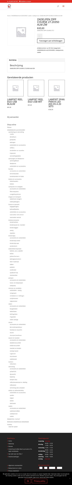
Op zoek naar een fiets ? (15, 454)
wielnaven (13, 403)
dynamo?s (13, 374)
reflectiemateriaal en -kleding (18, 382)
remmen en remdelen (15, 288)
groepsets (13, 139)
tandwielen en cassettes (17, 150)
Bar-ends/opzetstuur (16, 327)
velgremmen (13, 301)
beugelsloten (13, 309)
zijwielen (12, 233)
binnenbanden (14, 174)
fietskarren (13, 163)
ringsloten (13, 317)
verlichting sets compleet (17, 388)
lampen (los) (13, 379)
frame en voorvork (14, 204)
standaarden (13, 275)
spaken (12, 395)
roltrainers (13, 364)
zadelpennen (35, 15)
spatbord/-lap (14, 272)
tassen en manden (14, 338)
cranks (12, 134)
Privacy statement (13, 471)
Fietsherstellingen (13, 456)
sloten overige (14, 319)
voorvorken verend (15, 217)
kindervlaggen (14, 227)
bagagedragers (14, 206)
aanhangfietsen (14, 161)
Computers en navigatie (16, 186)
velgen (12, 398)
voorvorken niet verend (16, 215)
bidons (12, 184)
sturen (10, 322)
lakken (12, 264)
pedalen (12, 267)
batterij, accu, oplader (16, 251)
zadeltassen (13, 359)
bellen (12, 253)
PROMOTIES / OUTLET (13, 419)
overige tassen (14, 351)
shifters (12, 148)
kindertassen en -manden (17, 225)
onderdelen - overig (15, 290)
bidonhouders (14, 181)
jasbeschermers (14, 256)
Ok (28, 481)
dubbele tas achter (15, 343)
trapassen (13, 153)
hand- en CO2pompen (16, 283)
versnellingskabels (15, 156)
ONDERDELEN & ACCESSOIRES (19, 15)
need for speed (13, 427)
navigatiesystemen (15, 194)
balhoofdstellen (14, 209)
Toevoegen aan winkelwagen (50, 41)
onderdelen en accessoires (18, 145)
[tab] (12, 60)
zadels (29, 15)
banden (11, 169)
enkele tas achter (15, 345)
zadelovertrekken (15, 411)
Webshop (11, 444)
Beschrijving (12, 60)
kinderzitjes (12, 236)
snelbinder (13, 270)
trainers (11, 362)
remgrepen (13, 293)
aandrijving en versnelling (16, 132)
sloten (10, 304)
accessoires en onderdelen (18, 171)
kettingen (12, 142)
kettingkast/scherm (15, 259)
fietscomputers (14, 191)
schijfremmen (14, 298)
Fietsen (9, 127)
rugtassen (13, 353)
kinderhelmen (14, 222)
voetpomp (13, 285)
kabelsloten (13, 311)
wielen (12, 401)
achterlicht (13, 371)
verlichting (12, 366)
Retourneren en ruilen (15, 468)
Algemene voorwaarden (15, 465)
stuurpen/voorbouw (16, 335)
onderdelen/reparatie (15, 249)
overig (11, 230)
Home (8, 15)
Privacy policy (39, 481)
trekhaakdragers (14, 202)
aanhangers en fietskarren (16, 158)
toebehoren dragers (16, 199)
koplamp (12, 377)
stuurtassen (13, 356)
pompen (11, 278)
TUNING (9, 424)
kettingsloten (13, 314)
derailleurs (13, 137)
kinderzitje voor (14, 243)
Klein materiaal (14, 262)
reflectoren (13, 385)
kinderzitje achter (15, 240)
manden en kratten (15, 348)
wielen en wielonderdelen (16, 390)
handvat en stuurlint (16, 330)
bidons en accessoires (15, 179)
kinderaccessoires (14, 220)
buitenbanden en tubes (17, 176)
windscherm (13, 246)
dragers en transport (15, 197)
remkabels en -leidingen (17, 296)
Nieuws (10, 446)
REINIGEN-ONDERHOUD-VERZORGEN (18, 422)
